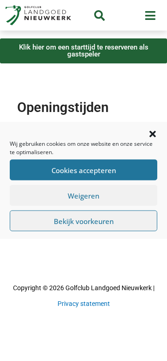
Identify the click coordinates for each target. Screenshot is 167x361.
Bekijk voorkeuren (84, 220)
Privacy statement (84, 303)
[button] (152, 134)
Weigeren (83, 195)
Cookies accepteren (83, 169)
